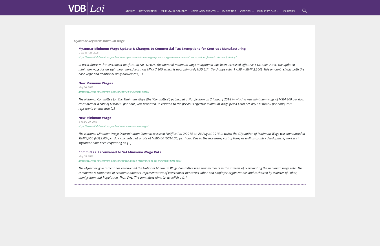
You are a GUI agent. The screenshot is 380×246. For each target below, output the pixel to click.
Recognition (148, 11)
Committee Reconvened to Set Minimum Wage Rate (120, 152)
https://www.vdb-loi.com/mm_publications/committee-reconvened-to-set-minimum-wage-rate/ (130, 160)
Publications (266, 11)
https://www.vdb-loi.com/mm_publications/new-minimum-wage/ (113, 126)
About (130, 11)
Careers (289, 11)
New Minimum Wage (95, 118)
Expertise (229, 11)
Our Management (174, 11)
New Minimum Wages (96, 83)
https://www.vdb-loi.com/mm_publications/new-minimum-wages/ (114, 91)
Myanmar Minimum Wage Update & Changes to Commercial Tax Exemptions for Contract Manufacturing (162, 48)
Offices (245, 11)
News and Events (203, 11)
